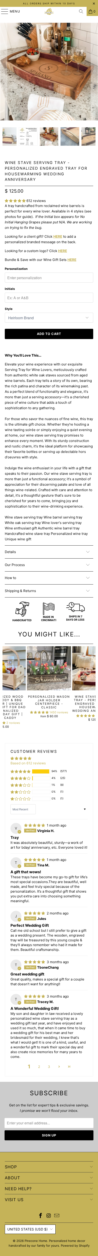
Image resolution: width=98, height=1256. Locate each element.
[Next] (94, 71)
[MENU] (2, 11)
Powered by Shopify (75, 1245)
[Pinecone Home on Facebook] (40, 1216)
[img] (34, 825)
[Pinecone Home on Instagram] (48, 1216)
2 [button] (39, 1067)
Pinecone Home (36, 1241)
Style (9, 309)
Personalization (16, 269)
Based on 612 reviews (28, 763)
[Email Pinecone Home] (57, 1216)
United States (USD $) (27, 1229)
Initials (10, 289)
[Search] (81, 11)
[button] (15, 201)
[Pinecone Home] (49, 11)
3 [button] (49, 1067)
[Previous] (3, 71)
